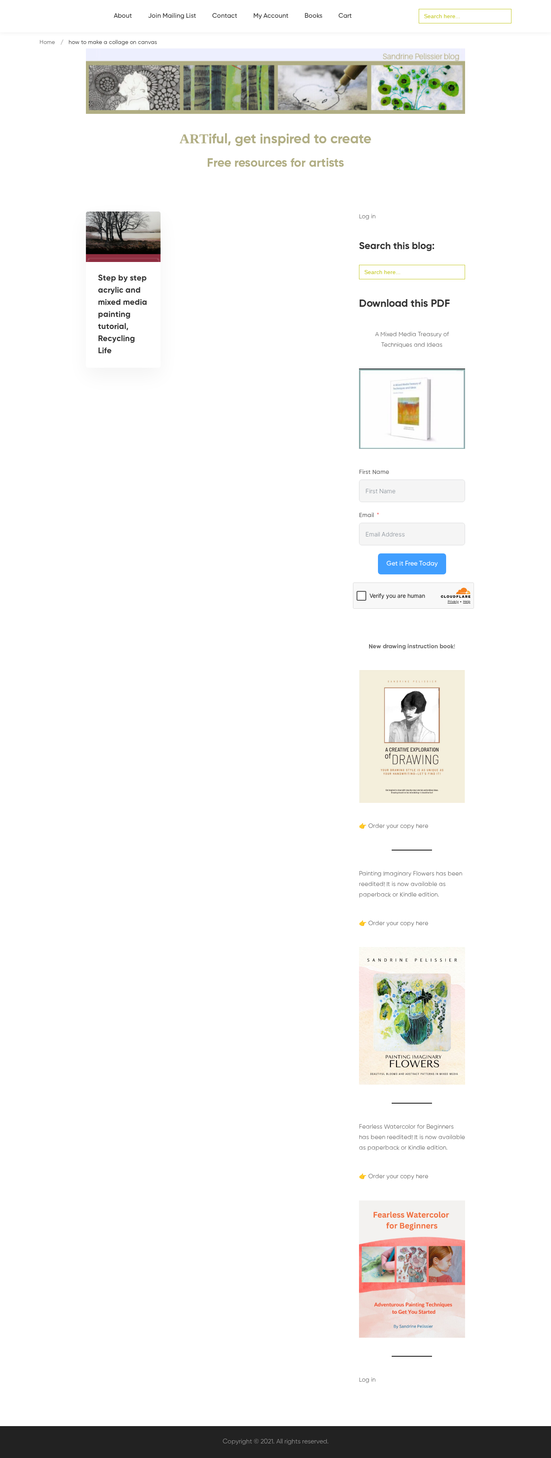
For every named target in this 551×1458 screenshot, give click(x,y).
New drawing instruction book (411, 646)
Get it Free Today (412, 564)
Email (366, 515)
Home (47, 42)
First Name (374, 472)
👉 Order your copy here (393, 826)
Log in (367, 217)
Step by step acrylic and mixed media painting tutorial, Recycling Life (122, 314)
